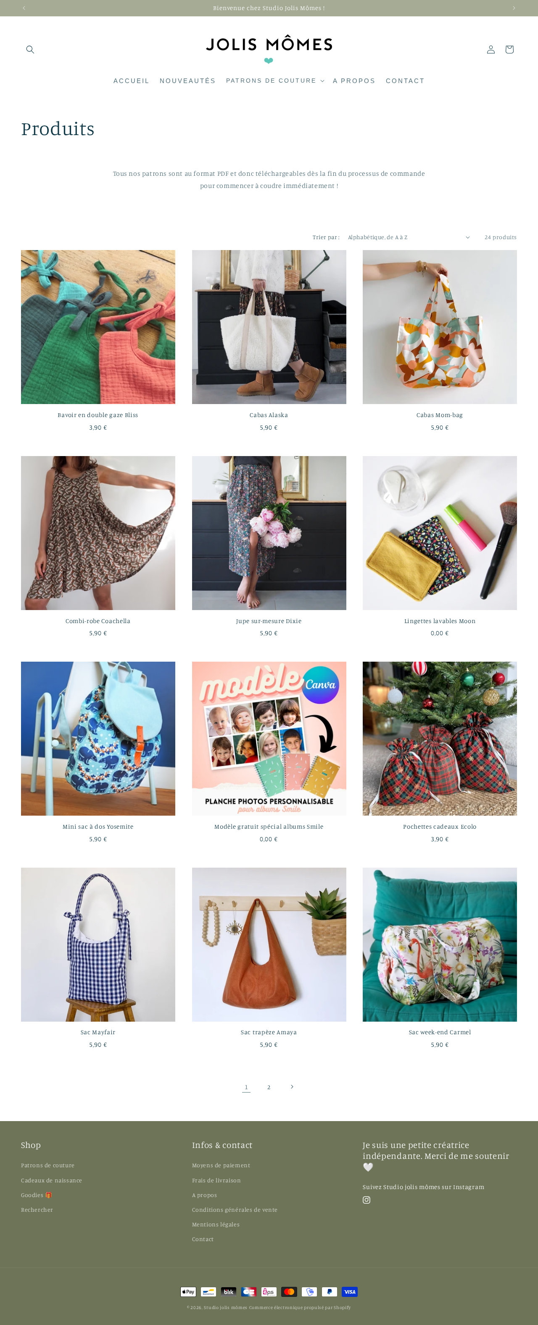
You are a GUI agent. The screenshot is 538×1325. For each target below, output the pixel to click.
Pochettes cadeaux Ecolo (440, 826)
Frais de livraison (216, 1180)
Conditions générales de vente (235, 1209)
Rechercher (37, 1209)
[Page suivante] (291, 1086)
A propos (204, 1194)
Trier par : (326, 236)
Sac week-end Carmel (440, 1032)
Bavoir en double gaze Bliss (98, 415)
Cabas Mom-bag (440, 415)
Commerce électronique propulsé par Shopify (300, 1307)
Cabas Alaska (269, 415)
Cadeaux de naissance (51, 1180)
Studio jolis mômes (226, 1307)
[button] (30, 49)
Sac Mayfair (98, 1032)
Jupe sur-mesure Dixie (269, 621)
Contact (203, 1238)
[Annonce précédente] (24, 8)
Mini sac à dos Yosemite (98, 826)
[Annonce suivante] (514, 8)
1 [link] (246, 1086)
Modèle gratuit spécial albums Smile (268, 826)
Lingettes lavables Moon (440, 621)
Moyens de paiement (221, 1165)
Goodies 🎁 (36, 1194)
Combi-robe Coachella (98, 621)
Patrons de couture (48, 1165)
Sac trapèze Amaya (269, 1032)
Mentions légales (216, 1224)
